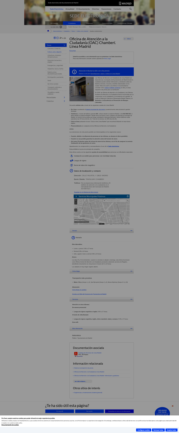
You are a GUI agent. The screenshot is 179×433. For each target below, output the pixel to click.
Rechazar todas (158, 430)
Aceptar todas (171, 430)
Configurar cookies (144, 430)
